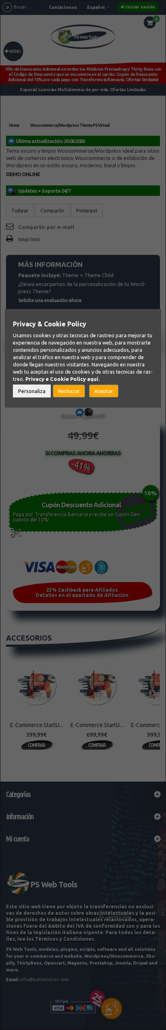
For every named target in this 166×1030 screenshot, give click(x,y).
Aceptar (103, 391)
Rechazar (69, 391)
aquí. (93, 379)
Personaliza (32, 391)
